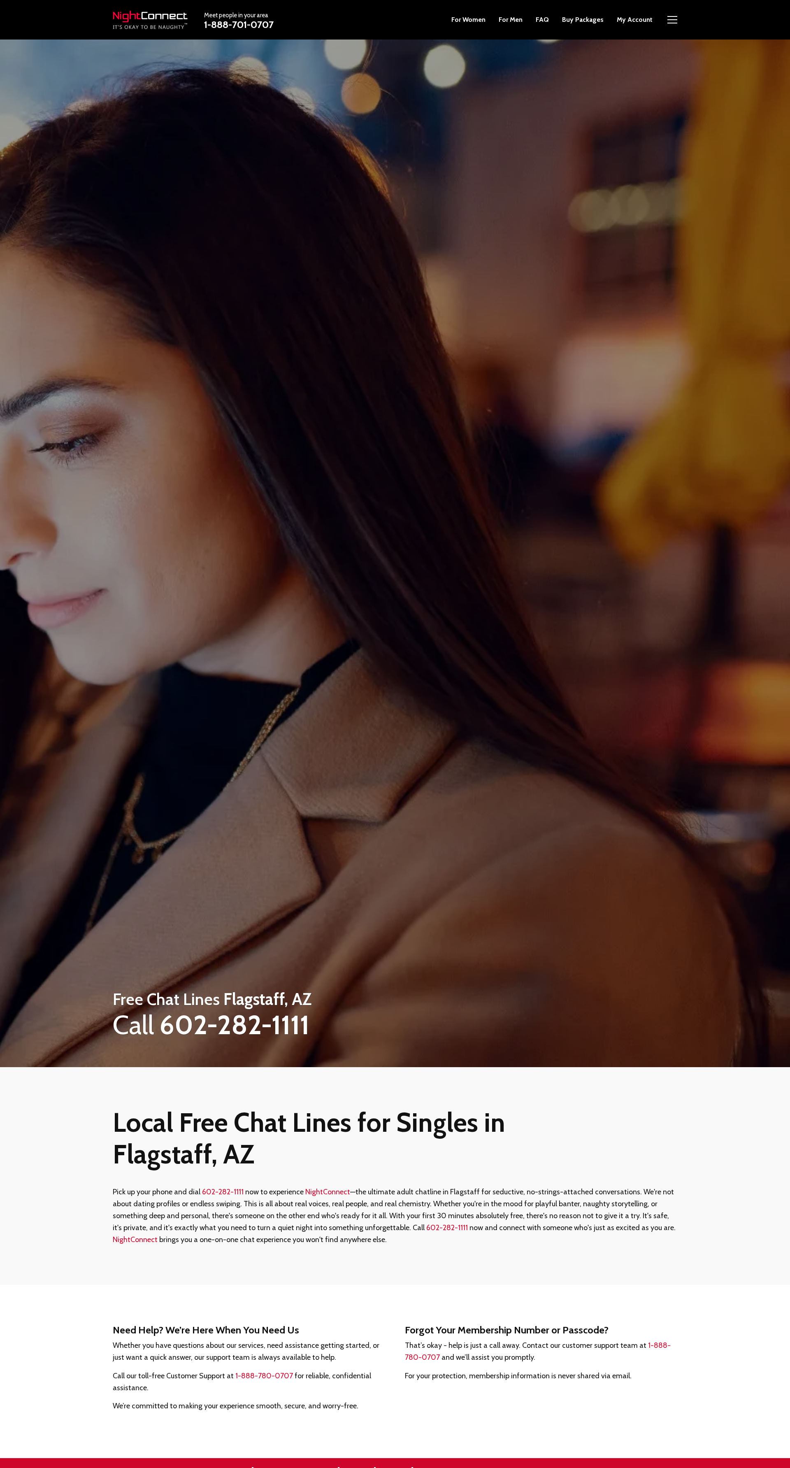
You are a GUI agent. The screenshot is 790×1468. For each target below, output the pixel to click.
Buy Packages (583, 19)
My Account (635, 19)
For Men (511, 19)
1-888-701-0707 (239, 24)
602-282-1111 (223, 1191)
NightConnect (327, 1191)
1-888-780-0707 (264, 1375)
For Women (468, 19)
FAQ (542, 19)
